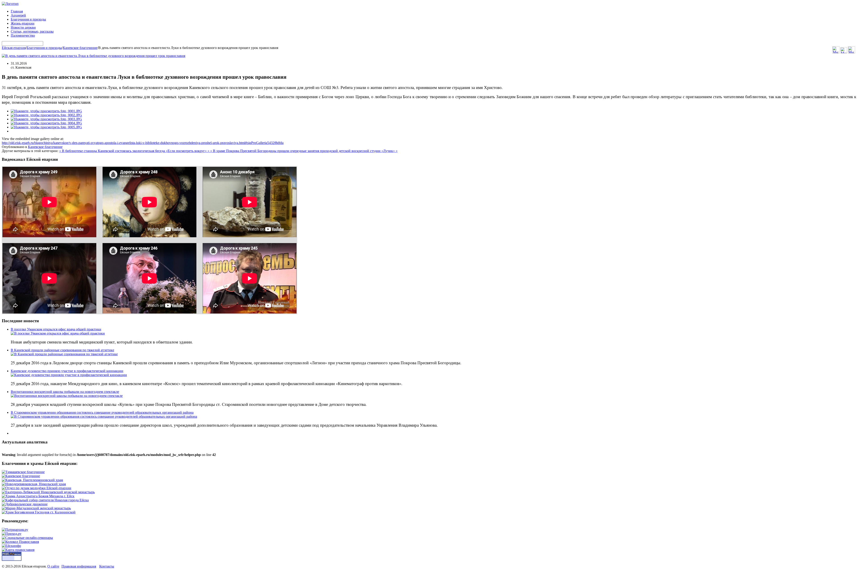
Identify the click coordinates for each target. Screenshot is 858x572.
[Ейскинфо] (11, 546)
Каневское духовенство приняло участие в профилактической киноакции (67, 371)
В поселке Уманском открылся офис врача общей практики (56, 329)
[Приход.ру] (11, 534)
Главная (17, 11)
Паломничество (23, 35)
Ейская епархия (14, 48)
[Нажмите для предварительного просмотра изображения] (93, 56)
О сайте (53, 566)
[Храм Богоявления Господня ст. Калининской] (39, 512)
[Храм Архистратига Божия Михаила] (38, 496)
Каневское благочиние (80, 48)
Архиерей (18, 15)
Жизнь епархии (22, 23)
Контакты (106, 566)
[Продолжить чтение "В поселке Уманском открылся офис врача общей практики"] (58, 333)
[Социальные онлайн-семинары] (27, 538)
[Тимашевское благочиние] (23, 472)
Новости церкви (23, 27)
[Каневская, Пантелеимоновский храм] (32, 480)
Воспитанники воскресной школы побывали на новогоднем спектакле (65, 392)
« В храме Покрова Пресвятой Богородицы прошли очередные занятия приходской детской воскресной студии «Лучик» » (303, 151)
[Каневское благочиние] (21, 476)
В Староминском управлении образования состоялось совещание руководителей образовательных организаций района (102, 412)
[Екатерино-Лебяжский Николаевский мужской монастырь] (48, 492)
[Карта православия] (18, 550)
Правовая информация (78, 566)
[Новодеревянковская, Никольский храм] (34, 484)
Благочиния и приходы (28, 19)
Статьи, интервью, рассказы (32, 31)
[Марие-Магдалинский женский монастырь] (36, 508)
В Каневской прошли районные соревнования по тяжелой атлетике (62, 350)
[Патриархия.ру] (15, 530)
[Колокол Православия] (20, 542)
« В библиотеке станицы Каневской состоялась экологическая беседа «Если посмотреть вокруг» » (134, 151)
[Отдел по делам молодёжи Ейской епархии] (36, 488)
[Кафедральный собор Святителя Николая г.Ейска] (45, 500)
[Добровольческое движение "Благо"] (25, 504)
